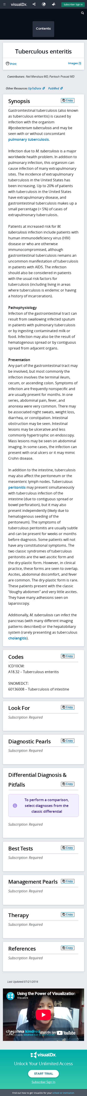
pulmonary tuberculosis (28, 139)
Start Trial (43, 1073)
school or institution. (63, 1092)
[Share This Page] (35, 4)
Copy (69, 100)
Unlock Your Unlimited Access (43, 1064)
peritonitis (17, 487)
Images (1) (74, 63)
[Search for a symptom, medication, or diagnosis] (82, 13)
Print (13, 64)
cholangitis (17, 638)
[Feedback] (54, 4)
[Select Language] (45, 4)
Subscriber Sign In (73, 4)
